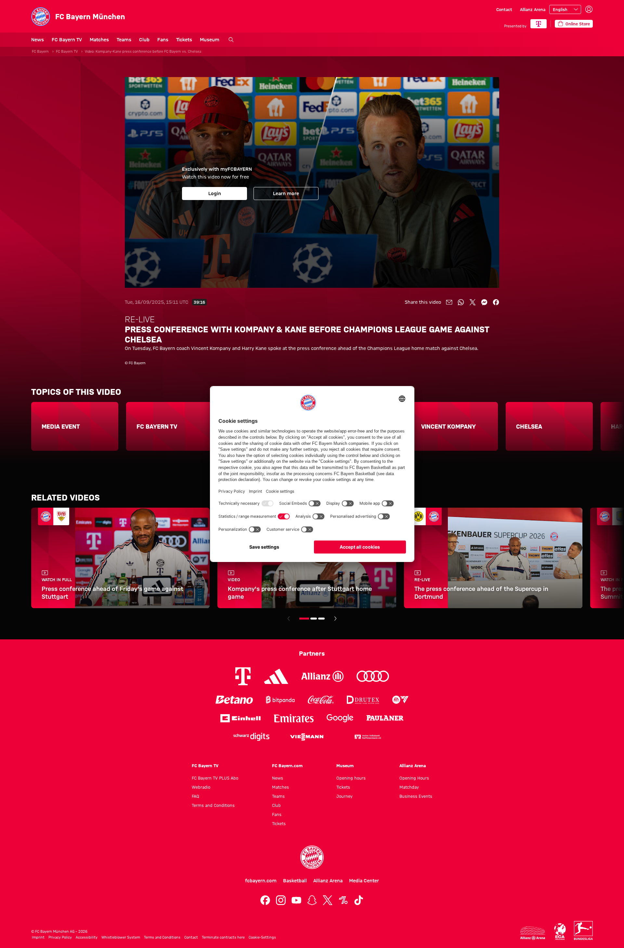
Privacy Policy (60, 937)
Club (144, 39)
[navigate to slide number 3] (321, 619)
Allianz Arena (532, 9)
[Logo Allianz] (322, 676)
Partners (312, 653)
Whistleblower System (120, 937)
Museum (209, 39)
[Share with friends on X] (472, 302)
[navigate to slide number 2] (313, 619)
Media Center (364, 880)
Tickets (184, 39)
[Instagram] (281, 900)
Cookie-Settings (262, 937)
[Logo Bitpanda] (280, 700)
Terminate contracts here (223, 937)
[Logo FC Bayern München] (312, 857)
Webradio (201, 787)
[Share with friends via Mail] (449, 302)
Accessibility (87, 937)
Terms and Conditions (213, 805)
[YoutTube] (296, 900)
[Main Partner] (538, 23)
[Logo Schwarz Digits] (251, 737)
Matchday (409, 787)
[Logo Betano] (234, 700)
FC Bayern (40, 51)
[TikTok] (359, 900)
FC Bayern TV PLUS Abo (215, 778)
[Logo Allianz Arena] (532, 933)
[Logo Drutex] (363, 700)
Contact (504, 9)
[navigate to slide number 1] (304, 619)
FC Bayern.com (287, 765)
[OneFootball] (343, 900)
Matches (99, 39)
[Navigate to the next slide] (335, 618)
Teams (124, 39)
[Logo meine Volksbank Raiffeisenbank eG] (367, 737)
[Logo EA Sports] (400, 700)
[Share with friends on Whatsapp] (461, 302)
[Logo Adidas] (276, 676)
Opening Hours (414, 778)
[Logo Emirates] (294, 718)
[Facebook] (265, 900)
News (37, 39)
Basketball (295, 880)
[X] (327, 900)
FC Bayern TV (67, 39)
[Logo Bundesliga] (583, 930)
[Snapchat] (312, 900)
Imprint (38, 937)
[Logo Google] (340, 718)
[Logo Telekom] (243, 676)
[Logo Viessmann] (307, 737)
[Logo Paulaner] (385, 718)
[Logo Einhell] (240, 718)
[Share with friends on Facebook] (496, 302)
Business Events (415, 796)
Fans (162, 39)
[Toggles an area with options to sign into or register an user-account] (589, 9)
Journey (344, 796)
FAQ (195, 796)
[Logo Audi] (373, 676)
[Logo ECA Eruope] (560, 931)
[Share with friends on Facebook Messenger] (484, 302)
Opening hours (351, 778)
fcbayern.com (261, 880)
